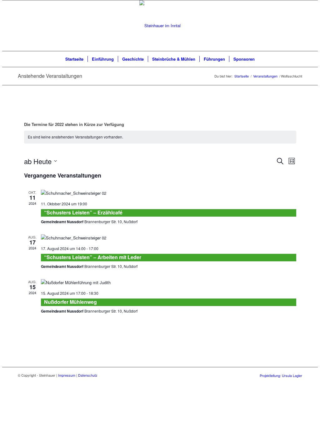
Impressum (66, 375)
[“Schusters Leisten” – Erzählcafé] (168, 193)
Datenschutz (88, 375)
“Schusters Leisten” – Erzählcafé (83, 212)
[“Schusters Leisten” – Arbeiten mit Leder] (168, 237)
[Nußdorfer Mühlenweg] (168, 282)
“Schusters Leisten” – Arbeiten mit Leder (92, 257)
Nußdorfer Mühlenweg (70, 301)
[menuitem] (74, 59)
